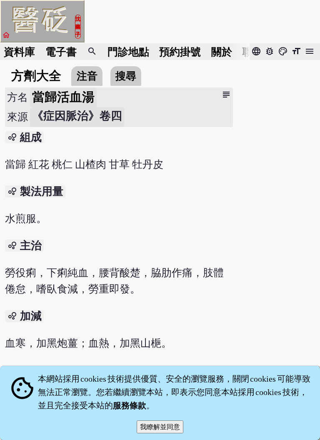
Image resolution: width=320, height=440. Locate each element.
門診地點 (128, 52)
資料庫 (19, 52)
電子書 (61, 52)
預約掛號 (180, 52)
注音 (87, 76)
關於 (221, 52)
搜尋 (125, 76)
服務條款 (129, 405)
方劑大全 (36, 75)
